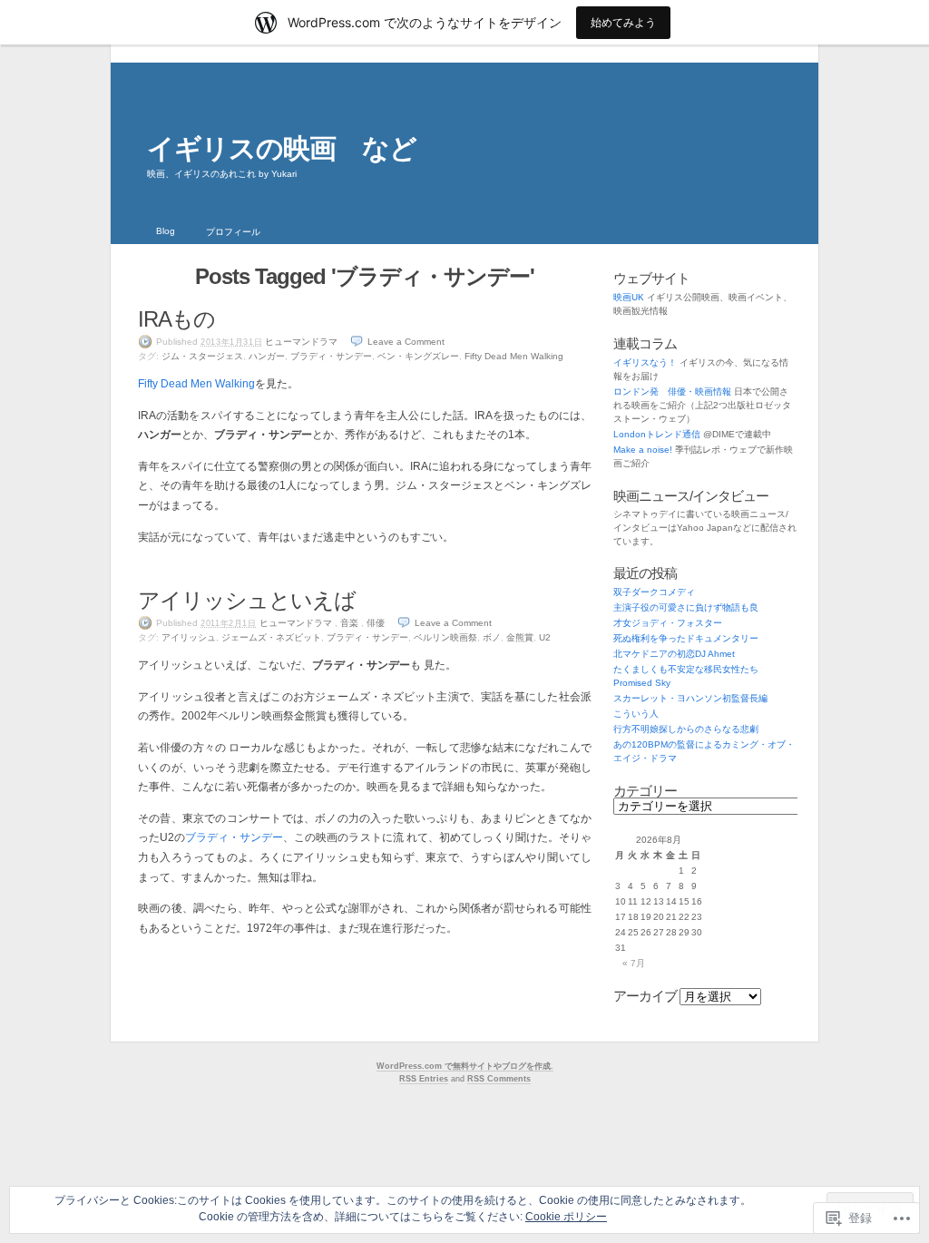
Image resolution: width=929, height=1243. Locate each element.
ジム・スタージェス (202, 356)
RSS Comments (499, 1078)
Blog (165, 231)
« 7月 (633, 963)
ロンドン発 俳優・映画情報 (672, 391)
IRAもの (176, 319)
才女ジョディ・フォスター (667, 623)
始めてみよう (623, 22)
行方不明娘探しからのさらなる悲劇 (685, 729)
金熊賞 (519, 637)
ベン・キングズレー (418, 356)
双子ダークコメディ (654, 592)
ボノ (492, 637)
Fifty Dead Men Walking (513, 356)
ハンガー (267, 356)
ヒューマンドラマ (301, 342)
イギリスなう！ (645, 362)
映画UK (628, 297)
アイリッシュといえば (247, 600)
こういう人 (636, 714)
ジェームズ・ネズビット (271, 637)
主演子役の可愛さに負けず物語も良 (685, 607)
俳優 (376, 623)
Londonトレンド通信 (656, 434)
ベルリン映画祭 (445, 637)
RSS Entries (423, 1078)
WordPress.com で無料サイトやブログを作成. (464, 1066)
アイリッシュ (188, 637)
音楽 (349, 623)
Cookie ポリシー (566, 1216)
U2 (545, 637)
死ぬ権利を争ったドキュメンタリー (685, 638)
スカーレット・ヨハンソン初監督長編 (690, 698)
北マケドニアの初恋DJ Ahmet (674, 654)
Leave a (406, 342)
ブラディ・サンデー (331, 356)
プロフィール (233, 232)
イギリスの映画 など (281, 148)
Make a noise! (642, 450)
